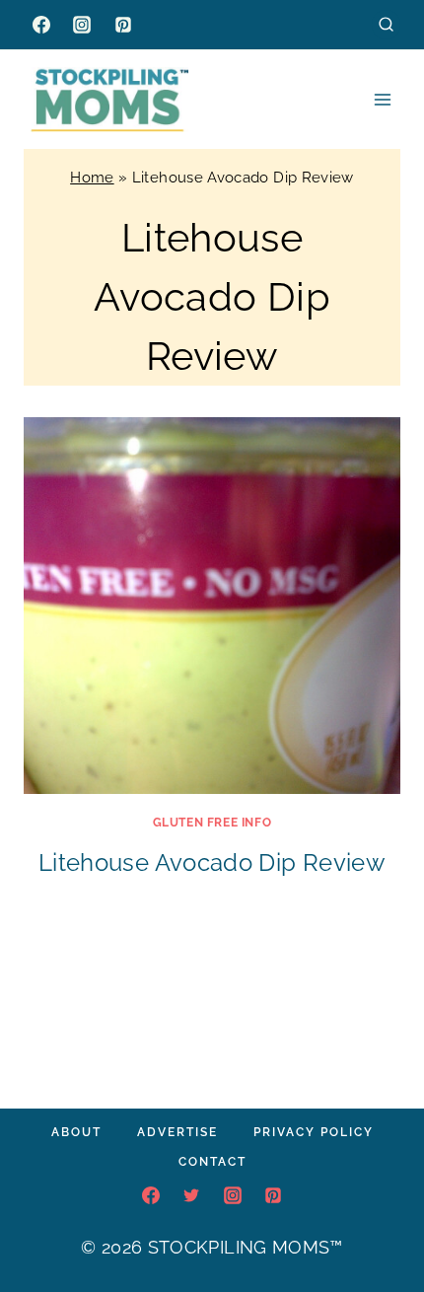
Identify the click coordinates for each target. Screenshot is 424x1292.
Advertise (177, 1132)
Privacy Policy (313, 1132)
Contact (212, 1162)
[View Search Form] (386, 24)
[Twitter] (191, 1195)
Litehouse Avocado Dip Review (212, 862)
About (76, 1132)
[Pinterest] (123, 24)
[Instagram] (82, 24)
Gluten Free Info (212, 822)
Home (91, 177)
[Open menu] (382, 99)
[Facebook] (41, 24)
